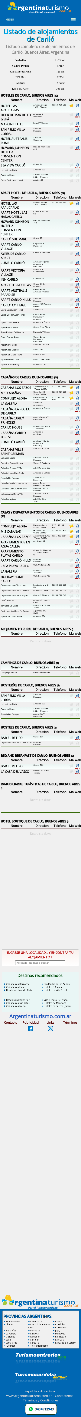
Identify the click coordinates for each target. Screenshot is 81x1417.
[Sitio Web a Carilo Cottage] (77, 307)
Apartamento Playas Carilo (12, 553)
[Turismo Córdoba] (41, 1388)
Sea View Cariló (13, 165)
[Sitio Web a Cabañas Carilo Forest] (77, 434)
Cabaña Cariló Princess (12, 420)
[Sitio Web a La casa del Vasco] (77, 773)
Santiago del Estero (65, 1342)
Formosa (35, 1330)
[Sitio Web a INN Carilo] (77, 281)
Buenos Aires (13, 1321)
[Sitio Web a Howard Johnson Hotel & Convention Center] (77, 149)
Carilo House (11, 427)
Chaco (58, 1321)
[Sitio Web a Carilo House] (77, 429)
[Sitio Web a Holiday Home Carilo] (77, 578)
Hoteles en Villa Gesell (55, 990)
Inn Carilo (9, 279)
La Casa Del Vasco (15, 772)
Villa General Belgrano (56, 1000)
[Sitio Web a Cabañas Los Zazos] (77, 388)
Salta (8, 1339)
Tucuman (10, 1345)
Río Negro (60, 1336)
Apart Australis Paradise (14, 292)
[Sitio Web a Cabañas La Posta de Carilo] (77, 411)
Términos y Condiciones (40, 1400)
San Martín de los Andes (57, 984)
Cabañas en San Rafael (18, 1003)
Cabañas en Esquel (16, 987)
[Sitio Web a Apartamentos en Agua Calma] (77, 544)
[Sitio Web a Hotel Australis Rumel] (77, 140)
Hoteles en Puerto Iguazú (57, 1006)
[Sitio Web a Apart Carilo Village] (77, 246)
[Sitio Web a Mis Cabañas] (77, 393)
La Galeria (9, 404)
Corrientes (60, 1327)
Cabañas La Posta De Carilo (15, 411)
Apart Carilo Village (11, 247)
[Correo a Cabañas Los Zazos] (71, 388)
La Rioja (34, 1333)
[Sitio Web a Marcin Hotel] (77, 126)
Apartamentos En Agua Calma (15, 544)
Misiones (10, 1336)
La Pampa (11, 1333)
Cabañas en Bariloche (18, 984)
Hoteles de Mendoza (55, 1003)
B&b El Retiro (12, 738)
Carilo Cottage (13, 305)
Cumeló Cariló (13, 263)
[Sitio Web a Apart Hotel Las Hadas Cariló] (77, 214)
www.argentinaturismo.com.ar (29, 1395)
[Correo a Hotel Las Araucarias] (71, 106)
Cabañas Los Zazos (16, 388)
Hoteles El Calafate (54, 987)
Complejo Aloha (14, 398)
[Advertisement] (40, 902)
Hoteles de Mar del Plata (19, 990)
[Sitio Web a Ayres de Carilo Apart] (77, 255)
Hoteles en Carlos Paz (18, 1000)
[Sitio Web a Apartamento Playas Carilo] (77, 553)
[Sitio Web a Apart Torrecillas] (77, 286)
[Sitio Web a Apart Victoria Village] (77, 272)
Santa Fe (34, 1342)
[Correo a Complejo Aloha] (71, 399)
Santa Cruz (11, 1342)
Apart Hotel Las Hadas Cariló (14, 214)
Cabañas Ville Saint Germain (12, 451)
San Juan (34, 1339)
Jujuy (57, 1330)
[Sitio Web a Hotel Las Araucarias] (77, 106)
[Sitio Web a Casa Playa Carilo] (77, 567)
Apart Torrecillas (16, 285)
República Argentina (39, 1391)
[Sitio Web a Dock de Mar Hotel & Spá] (77, 116)
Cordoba (60, 1324)
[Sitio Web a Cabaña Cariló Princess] (77, 420)
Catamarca (36, 1321)
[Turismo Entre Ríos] (41, 1369)
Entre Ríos (11, 1330)
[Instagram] (50, 1030)
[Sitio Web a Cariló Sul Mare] (77, 241)
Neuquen (35, 1336)
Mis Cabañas (11, 393)
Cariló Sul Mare (14, 239)
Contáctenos (64, 1395)
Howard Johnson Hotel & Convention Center (15, 154)
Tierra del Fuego (39, 1345)
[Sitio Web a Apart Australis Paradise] (77, 292)
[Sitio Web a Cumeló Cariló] (77, 264)
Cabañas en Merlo (16, 1006)
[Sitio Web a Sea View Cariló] (77, 167)
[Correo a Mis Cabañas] (71, 393)
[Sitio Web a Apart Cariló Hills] (77, 301)
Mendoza (60, 1333)
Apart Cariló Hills (16, 300)
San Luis (59, 1339)
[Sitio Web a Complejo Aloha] (77, 399)
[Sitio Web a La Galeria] (77, 405)
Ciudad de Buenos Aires (39, 1326)
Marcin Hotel (12, 124)
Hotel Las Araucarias (10, 108)
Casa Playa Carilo (15, 566)
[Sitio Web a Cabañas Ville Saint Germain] (77, 451)
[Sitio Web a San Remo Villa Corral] (77, 131)
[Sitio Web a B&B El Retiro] (77, 739)
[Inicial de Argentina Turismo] (40, 12)
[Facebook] (30, 1030)
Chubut (9, 1324)
